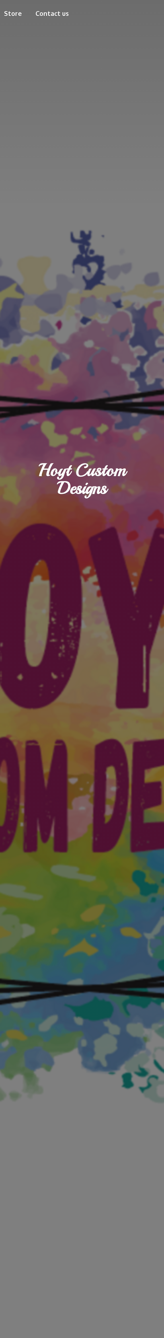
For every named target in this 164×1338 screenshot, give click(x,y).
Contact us (52, 14)
